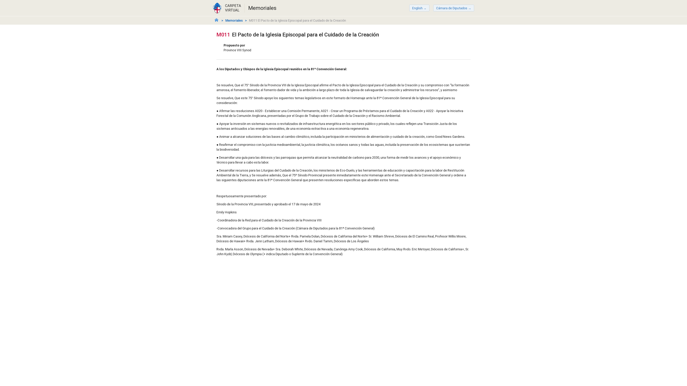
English (417, 8)
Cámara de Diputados (451, 8)
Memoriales (234, 20)
